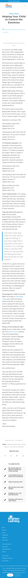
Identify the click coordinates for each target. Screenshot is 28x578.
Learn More (17, 575)
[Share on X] (11, 455)
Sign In (18, 1)
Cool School (5, 546)
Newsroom (4, 537)
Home (3, 527)
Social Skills (14, 13)
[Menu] (25, 5)
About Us (4, 530)
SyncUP (4, 551)
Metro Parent (13, 332)
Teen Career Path (6, 549)
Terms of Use (5, 555)
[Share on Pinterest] (17, 455)
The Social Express (17, 447)
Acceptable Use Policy (7, 558)
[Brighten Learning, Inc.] (11, 5)
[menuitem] (25, 5)
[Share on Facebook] (5, 455)
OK (10, 575)
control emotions (13, 444)
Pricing (3, 532)
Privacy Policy (5, 560)
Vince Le (20, 440)
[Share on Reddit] (23, 455)
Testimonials (5, 535)
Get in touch (5, 540)
